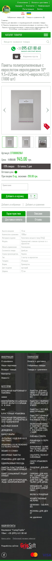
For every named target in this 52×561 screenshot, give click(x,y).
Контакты (30, 6)
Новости (5, 378)
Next (47, 110)
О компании (22, 2)
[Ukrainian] (29, 13)
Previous (4, 110)
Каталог (19, 6)
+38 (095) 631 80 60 (17, 533)
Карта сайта (5, 538)
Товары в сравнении (37, 370)
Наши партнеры (8, 365)
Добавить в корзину (15, 196)
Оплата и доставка (39, 2)
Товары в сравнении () (35, 17)
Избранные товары (36, 365)
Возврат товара (8, 370)
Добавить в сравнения (35, 204)
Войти (40, 9)
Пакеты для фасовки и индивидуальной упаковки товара (23, 23)
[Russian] (23, 13)
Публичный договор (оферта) (24, 538)
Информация (44, 6)
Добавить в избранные (11, 204)
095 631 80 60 (29, 48)
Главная (4, 20)
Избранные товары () (15, 17)
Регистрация (28, 9)
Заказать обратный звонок (31, 51)
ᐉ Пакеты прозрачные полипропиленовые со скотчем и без (24, 25)
